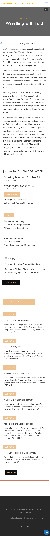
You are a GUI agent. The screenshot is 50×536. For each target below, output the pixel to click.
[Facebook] (21, 526)
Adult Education (25, 18)
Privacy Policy (38, 518)
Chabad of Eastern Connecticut (19, 3)
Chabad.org (19, 518)
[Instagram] (28, 526)
